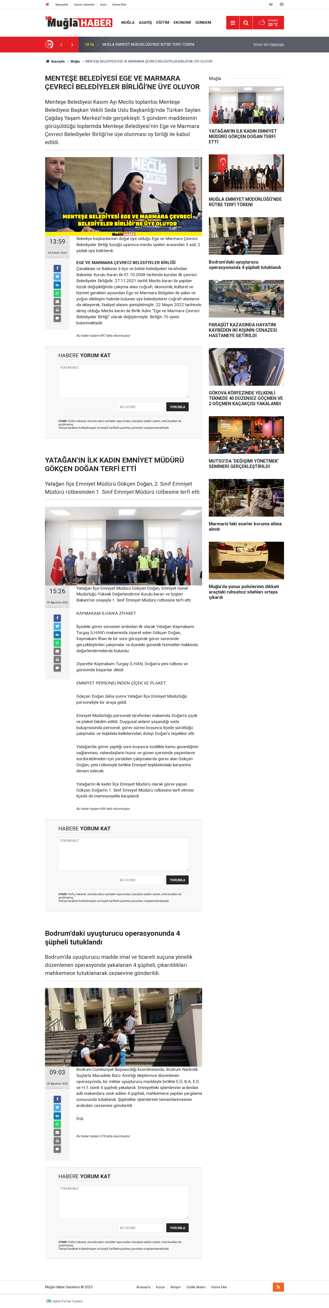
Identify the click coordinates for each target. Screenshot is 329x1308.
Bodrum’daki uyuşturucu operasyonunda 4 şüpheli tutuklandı (148, 44)
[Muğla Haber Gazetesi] (78, 22)
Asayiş (145, 22)
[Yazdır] (57, 310)
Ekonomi (182, 22)
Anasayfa (143, 1287)
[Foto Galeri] (281, 4)
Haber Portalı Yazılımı (68, 1301)
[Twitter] (57, 276)
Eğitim (162, 22)
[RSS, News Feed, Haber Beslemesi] (278, 1287)
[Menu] (233, 23)
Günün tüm (268, 44)
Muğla (128, 22)
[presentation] (61, 44)
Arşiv (103, 4)
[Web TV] (270, 4)
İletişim (176, 1287)
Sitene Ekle (119, 4)
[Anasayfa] (47, 4)
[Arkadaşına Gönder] (57, 301)
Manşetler (62, 4)
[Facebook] (57, 268)
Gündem (203, 22)
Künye (160, 1287)
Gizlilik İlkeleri (195, 1287)
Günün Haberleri (84, 4)
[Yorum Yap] (57, 318)
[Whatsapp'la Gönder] (57, 293)
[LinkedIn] (57, 285)
